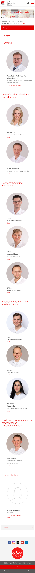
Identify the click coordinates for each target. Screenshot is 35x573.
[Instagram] (13, 542)
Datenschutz (10, 571)
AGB (4, 571)
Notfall (17, 567)
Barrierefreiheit (28, 571)
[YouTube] (22, 542)
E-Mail (8, 137)
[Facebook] (9, 542)
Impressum (18, 571)
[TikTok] (18, 542)
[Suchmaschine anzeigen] (28, 3)
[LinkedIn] (26, 542)
